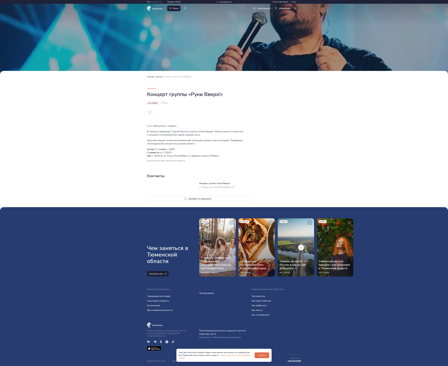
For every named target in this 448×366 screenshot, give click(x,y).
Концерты (151, 88)
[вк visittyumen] (148, 341)
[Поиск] (185, 8)
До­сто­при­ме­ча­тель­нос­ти (159, 310)
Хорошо (262, 355)
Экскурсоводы (206, 293)
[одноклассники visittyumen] (161, 341)
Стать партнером (280, 2)
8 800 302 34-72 (207, 334)
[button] (301, 247)
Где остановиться (260, 314)
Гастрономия (153, 305)
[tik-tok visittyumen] (173, 341)
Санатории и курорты (158, 300)
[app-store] (154, 348)
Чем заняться (258, 296)
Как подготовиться (261, 300)
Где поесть (257, 310)
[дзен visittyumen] (166, 341)
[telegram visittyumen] (155, 341)
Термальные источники (158, 296)
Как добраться (259, 305)
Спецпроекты (225, 2)
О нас (293, 2)
